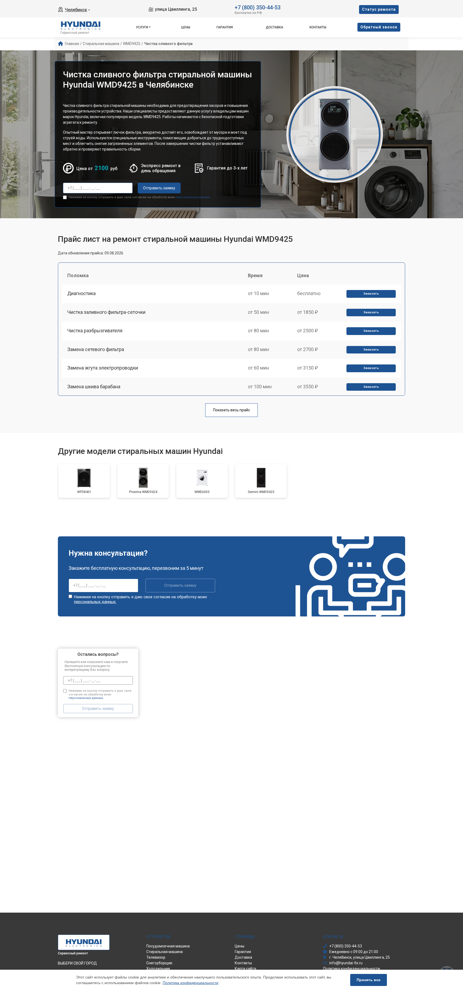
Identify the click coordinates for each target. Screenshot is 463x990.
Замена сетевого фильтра (95, 349)
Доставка (274, 27)
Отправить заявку (159, 188)
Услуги (142, 27)
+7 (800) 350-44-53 (258, 7)
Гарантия (224, 27)
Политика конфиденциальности (190, 983)
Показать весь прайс (231, 410)
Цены (185, 27)
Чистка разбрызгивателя (94, 330)
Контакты (317, 27)
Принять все (368, 980)
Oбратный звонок (378, 27)
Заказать (371, 293)
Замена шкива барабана (93, 386)
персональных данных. (193, 197)
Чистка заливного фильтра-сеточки (106, 312)
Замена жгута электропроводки (102, 368)
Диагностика (81, 293)
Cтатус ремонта (379, 9)
